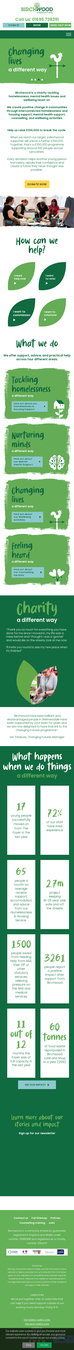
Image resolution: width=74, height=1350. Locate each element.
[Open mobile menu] (68, 34)
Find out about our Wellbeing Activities (23, 517)
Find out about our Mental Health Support (23, 461)
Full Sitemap (39, 1218)
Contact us (21, 1218)
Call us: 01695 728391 (37, 19)
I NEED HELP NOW (60, 25)
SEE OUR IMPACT (35, 1084)
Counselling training (32, 1222)
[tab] (32, 80)
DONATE (13, 25)
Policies (55, 1218)
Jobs (52, 1222)
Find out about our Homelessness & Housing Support (25, 406)
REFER (37, 25)
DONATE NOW (37, 184)
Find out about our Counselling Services (24, 572)
